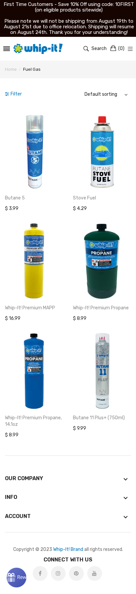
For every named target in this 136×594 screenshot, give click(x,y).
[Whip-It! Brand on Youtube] (94, 573)
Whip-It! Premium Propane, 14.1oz (33, 421)
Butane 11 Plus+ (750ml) (99, 418)
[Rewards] (16, 577)
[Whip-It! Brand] (38, 48)
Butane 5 (15, 198)
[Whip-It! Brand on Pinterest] (76, 573)
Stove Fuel (84, 198)
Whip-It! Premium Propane (101, 308)
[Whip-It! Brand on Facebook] (40, 573)
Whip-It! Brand (68, 549)
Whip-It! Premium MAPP (30, 308)
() (121, 48)
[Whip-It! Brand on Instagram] (58, 573)
